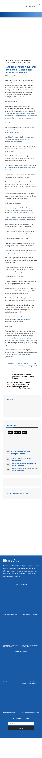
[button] (39, 14)
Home (6, 60)
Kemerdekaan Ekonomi (8, 681)
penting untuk (21, 319)
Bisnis (11, 60)
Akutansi (13, 363)
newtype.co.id (23, 354)
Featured (17, 433)
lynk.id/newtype (10, 357)
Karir (34, 363)
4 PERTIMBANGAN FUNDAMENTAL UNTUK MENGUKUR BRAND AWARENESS (30, 616)
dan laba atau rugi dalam (17, 220)
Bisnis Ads (11, 560)
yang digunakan (22, 210)
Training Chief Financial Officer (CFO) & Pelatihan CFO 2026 (24, 469)
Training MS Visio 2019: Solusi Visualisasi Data (21, 459)
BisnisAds (27, 363)
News (24, 433)
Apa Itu (7, 101)
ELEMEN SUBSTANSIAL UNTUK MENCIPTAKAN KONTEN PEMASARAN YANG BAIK (10, 646)
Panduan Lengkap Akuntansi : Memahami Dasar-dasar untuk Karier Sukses (20, 69)
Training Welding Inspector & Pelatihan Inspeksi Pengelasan (24, 464)
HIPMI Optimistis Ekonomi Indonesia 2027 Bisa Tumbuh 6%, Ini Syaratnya (11, 714)
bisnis (22, 111)
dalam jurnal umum (24, 149)
